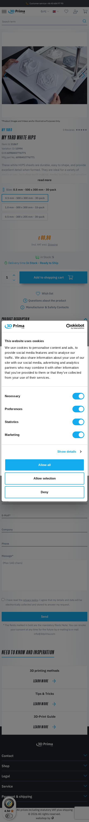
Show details (66, 451)
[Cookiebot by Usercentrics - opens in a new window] (66, 326)
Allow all (44, 465)
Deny (44, 492)
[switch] (78, 409)
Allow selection (45, 478)
